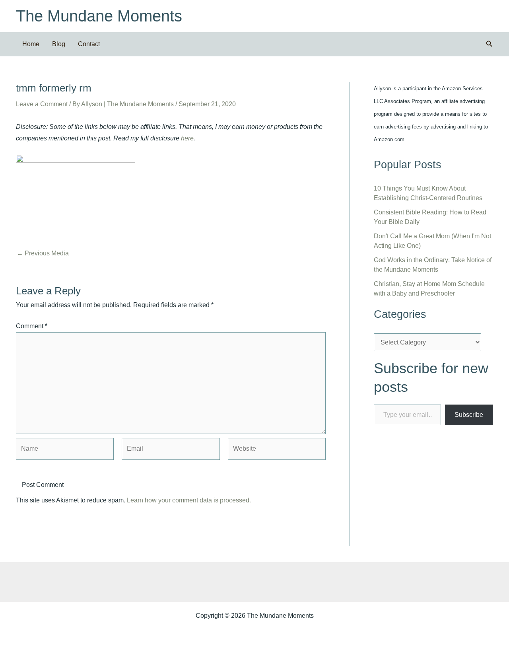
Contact (89, 44)
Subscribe (469, 414)
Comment (31, 326)
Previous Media (43, 253)
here (187, 138)
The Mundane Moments (99, 16)
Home (30, 44)
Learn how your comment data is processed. (189, 500)
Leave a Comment (42, 104)
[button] (489, 44)
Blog (58, 44)
